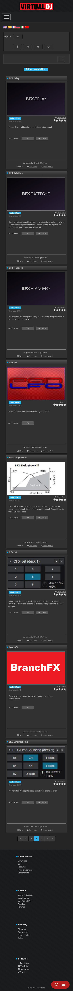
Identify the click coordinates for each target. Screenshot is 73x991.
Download (22, 861)
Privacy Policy (24, 935)
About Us (22, 929)
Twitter (23, 972)
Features (22, 867)
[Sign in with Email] (18, 36)
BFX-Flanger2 (16, 268)
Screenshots (23, 873)
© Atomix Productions (36, 988)
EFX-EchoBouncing (18, 742)
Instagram (25, 969)
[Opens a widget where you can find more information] (60, 985)
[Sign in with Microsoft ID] (27, 46)
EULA (20, 938)
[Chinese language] (27, 27)
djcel (64, 402)
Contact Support (25, 895)
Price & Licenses (25, 870)
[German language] (18, 27)
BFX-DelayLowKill (18, 457)
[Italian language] (22, 27)
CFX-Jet (13, 552)
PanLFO (13, 363)
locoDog (62, 686)
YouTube (24, 966)
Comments (33, 166)
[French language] (14, 27)
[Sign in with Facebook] (17, 46)
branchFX (13, 647)
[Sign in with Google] (48, 46)
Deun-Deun (61, 118)
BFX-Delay (14, 78)
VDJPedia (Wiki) (25, 901)
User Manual (23, 898)
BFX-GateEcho (16, 173)
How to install (47, 166)
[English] (5, 27)
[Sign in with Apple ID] (38, 46)
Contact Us (23, 932)
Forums (21, 907)
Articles (21, 904)
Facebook (24, 963)
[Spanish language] (9, 27)
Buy (19, 864)
